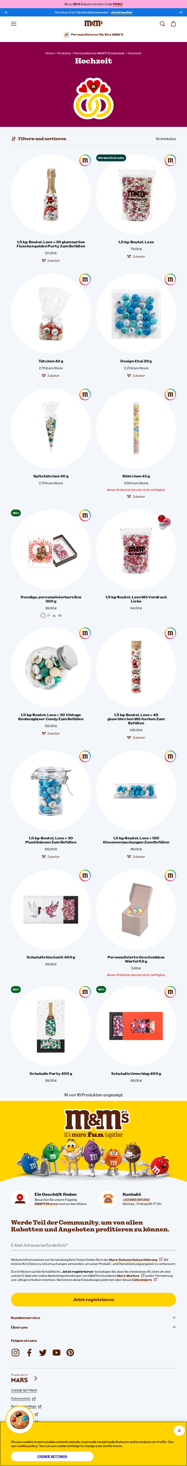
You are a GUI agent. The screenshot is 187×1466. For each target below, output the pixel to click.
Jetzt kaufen (121, 12)
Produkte (64, 53)
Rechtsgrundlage (23, 1406)
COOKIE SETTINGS (24, 1390)
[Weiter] (180, 12)
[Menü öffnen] (13, 23)
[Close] (179, 1431)
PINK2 (117, 4)
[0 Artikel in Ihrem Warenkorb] (173, 23)
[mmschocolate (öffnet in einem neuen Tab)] (70, 1352)
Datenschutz (21, 1398)
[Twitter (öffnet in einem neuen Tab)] (42, 1352)
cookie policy (27, 1446)
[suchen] (162, 23)
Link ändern (142, 1280)
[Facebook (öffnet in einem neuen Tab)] (29, 1352)
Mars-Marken (128, 1276)
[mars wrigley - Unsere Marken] (24, 1378)
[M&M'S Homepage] (93, 23)
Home (49, 53)
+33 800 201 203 (136, 1200)
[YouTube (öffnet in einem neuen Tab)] (56, 1352)
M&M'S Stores (46, 1204)
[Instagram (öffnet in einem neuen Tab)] (15, 1352)
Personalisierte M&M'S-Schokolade (99, 53)
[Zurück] (6, 12)
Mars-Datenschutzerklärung (133, 1260)
